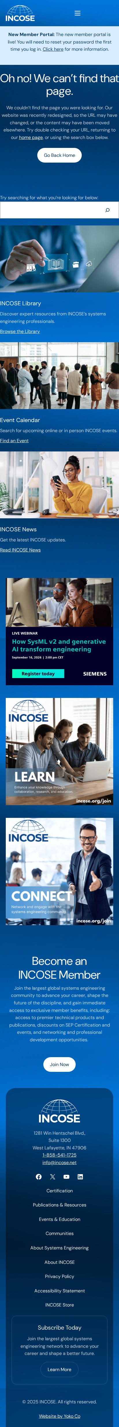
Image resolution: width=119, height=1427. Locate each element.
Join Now (59, 1064)
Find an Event (14, 441)
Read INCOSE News (20, 550)
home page (31, 137)
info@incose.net (59, 1162)
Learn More (59, 1369)
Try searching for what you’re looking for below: (49, 198)
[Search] (107, 210)
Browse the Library (20, 331)
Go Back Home (59, 155)
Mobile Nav (77, 13)
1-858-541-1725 (60, 1155)
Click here (53, 49)
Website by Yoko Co (59, 1416)
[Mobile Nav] (77, 13)
